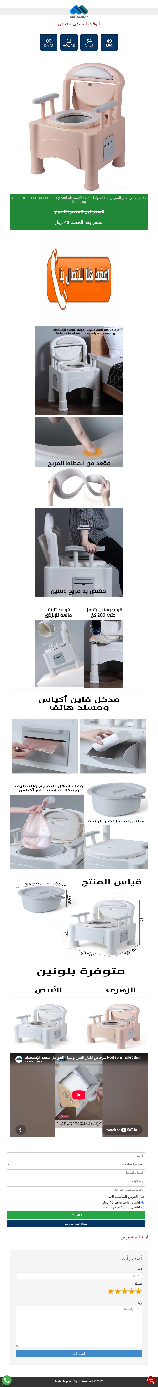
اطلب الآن (76, 1215)
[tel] (79, 279)
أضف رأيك (79, 1353)
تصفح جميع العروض (76, 1223)
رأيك (139, 1302)
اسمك (138, 1269)
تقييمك (138, 1283)
